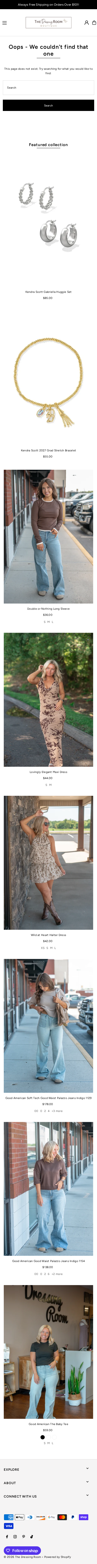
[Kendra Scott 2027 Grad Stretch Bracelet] (48, 378)
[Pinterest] (23, 1537)
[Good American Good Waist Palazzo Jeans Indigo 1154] (48, 1189)
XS (42, 948)
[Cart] (94, 22)
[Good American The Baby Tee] (48, 1352)
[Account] (87, 22)
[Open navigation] (11, 22)
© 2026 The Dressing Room (23, 1557)
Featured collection (48, 144)
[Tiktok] (31, 1537)
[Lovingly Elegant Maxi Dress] (48, 700)
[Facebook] (7, 1537)
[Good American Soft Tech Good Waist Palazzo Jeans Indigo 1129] (48, 1026)
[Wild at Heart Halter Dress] (48, 863)
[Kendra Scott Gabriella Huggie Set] (48, 220)
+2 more (57, 1274)
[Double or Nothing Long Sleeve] (48, 537)
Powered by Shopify (57, 1557)
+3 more (57, 1111)
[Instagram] (15, 1537)
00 (36, 1111)
